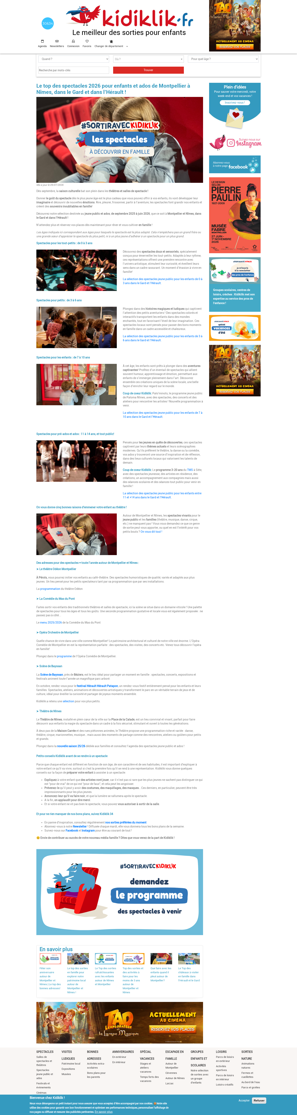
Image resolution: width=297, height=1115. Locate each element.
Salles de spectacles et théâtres (44, 1061)
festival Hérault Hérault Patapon (97, 686)
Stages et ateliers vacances (145, 1067)
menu (43, 622)
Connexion (73, 46)
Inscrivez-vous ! (235, 102)
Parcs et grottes (250, 1087)
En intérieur (118, 1062)
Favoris (87, 46)
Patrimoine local (71, 1063)
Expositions (68, 1068)
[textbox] (148, 59)
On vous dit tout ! (151, 531)
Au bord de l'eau (250, 1082)
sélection (68, 701)
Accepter (244, 1100)
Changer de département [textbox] (109, 46)
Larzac (169, 1083)
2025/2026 (54, 622)
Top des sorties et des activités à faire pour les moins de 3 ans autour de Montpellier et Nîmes (133, 980)
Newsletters (57, 46)
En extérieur (119, 1056)
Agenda (42, 46)
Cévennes (171, 1072)
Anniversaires (123, 1051)
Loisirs (221, 1051)
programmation (50, 588)
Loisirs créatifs (224, 1084)
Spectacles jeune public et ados (44, 1074)
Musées (66, 1074)
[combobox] (111, 42)
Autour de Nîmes (175, 1078)
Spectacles (45, 1051)
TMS (190, 469)
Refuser (259, 1100)
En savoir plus (104, 1111)
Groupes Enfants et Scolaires (199, 1058)
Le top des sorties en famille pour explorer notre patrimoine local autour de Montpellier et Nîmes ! (77, 980)
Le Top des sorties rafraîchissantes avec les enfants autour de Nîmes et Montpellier (105, 976)
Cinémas (41, 1092)
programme (64, 656)
